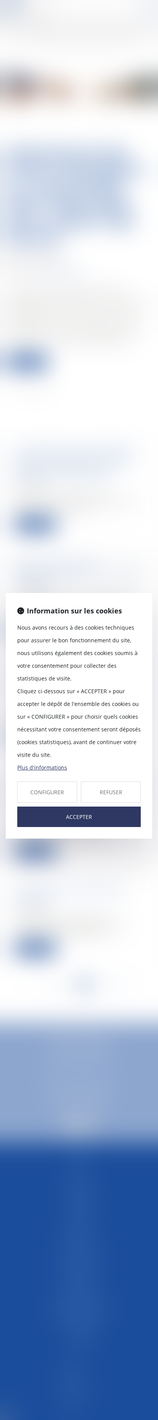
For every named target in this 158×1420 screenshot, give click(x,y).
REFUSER (111, 792)
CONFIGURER (47, 792)
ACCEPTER (79, 816)
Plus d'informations (42, 767)
